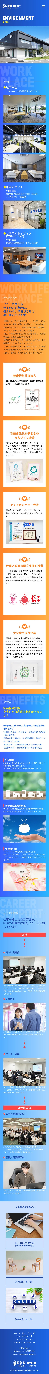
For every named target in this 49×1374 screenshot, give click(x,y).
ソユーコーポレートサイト (23, 1333)
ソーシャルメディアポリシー (24, 1342)
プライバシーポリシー (24, 1339)
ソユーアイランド (23, 1336)
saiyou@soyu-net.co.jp (27, 1354)
